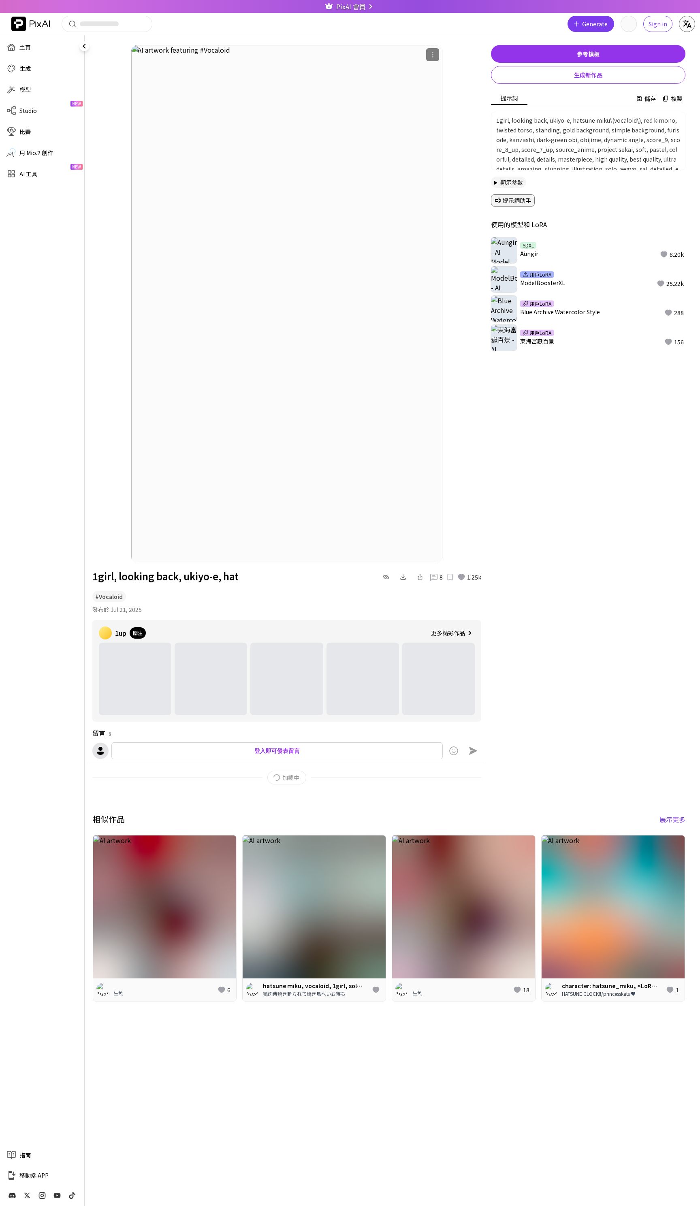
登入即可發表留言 (277, 750)
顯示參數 (511, 182)
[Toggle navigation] (84, 46)
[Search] (107, 24)
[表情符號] (454, 751)
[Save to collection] (450, 577)
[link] (12, 1195)
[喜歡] (376, 989)
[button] (672, 254)
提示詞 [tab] (509, 98)
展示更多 (672, 819)
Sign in (658, 24)
